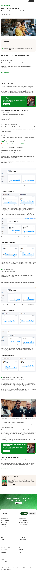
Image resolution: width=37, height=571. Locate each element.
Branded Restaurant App (24, 520)
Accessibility (29, 567)
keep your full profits (4, 141)
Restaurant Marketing (6, 75)
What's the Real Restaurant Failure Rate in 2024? (16, 143)
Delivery (2, 537)
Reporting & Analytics (23, 535)
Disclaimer (14, 567)
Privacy (7, 567)
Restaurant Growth (5, 72)
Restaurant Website (5, 520)
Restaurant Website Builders (5, 555)
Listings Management (5, 528)
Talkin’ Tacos (16, 213)
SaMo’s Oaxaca (23, 164)
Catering (2, 539)
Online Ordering (4, 534)
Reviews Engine (4, 526)
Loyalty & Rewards (22, 528)
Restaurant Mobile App (4, 552)
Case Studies (3, 546)
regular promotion (29, 155)
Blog (2, 5)
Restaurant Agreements (20, 567)
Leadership (21, 549)
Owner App (21, 534)
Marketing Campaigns (23, 522)
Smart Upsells (3, 535)
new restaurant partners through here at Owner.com (10, 280)
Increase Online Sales (6, 5)
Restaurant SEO (4, 522)
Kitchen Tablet (22, 537)
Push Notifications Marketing (24, 526)
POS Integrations (22, 539)
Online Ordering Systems (5, 554)
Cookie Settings (3, 567)
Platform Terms (25, 567)
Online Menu (3, 524)
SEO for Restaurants (4, 549)
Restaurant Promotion (6, 77)
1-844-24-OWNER (4, 561)
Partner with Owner (22, 554)
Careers (20, 547)
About (20, 546)
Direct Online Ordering (6, 74)
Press (20, 552)
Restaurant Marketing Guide (5, 547)
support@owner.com (4, 563)
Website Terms (10, 567)
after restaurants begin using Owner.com (25, 375)
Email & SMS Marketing (23, 524)
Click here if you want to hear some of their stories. (10, 437)
